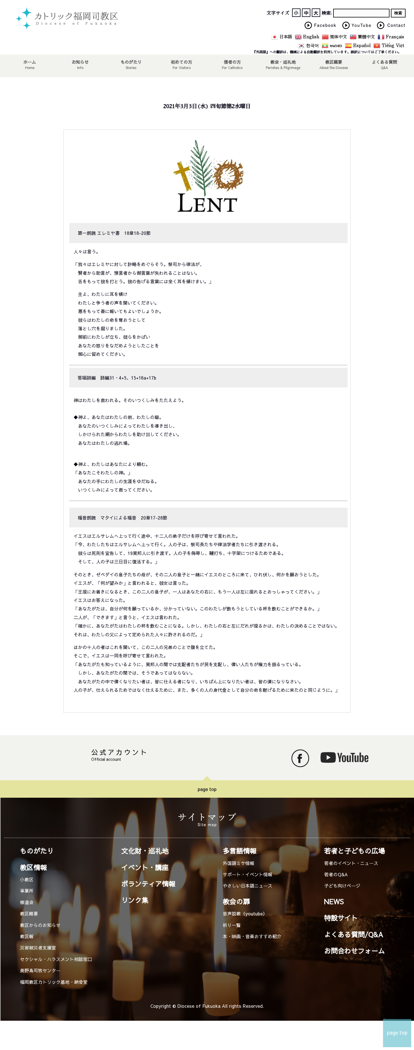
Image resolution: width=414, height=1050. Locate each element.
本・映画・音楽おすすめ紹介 (252, 936)
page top (207, 789)
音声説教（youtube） (245, 913)
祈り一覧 (232, 925)
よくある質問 (384, 61)
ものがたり (131, 61)
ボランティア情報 (148, 883)
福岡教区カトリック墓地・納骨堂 (54, 982)
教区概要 (29, 913)
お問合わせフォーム (354, 950)
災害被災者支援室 (38, 947)
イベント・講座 (145, 867)
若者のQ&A (336, 874)
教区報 (27, 936)
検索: (327, 13)
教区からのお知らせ (40, 925)
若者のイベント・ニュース (351, 863)
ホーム (29, 61)
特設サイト (341, 917)
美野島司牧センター (40, 970)
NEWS (334, 901)
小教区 (27, 879)
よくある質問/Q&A (353, 934)
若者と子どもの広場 (354, 850)
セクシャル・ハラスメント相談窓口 (56, 959)
